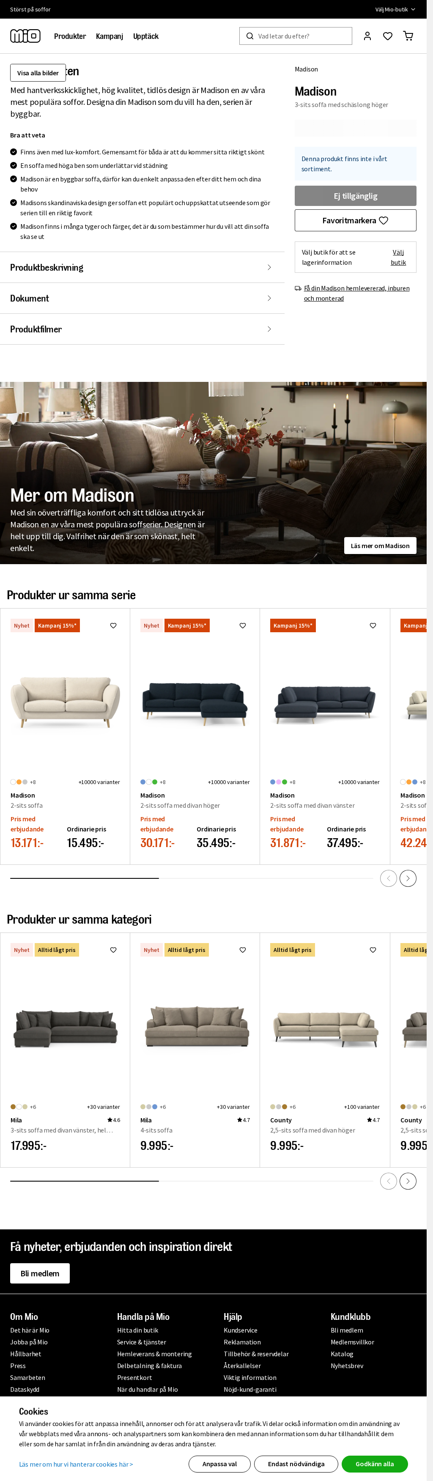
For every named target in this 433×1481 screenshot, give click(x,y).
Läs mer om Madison (380, 545)
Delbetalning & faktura (149, 1365)
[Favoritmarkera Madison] (113, 625)
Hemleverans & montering (154, 1353)
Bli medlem (40, 1273)
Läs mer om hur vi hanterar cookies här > (76, 1464)
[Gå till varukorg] (408, 35)
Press (18, 1365)
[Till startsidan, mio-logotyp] (25, 36)
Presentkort (134, 1377)
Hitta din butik (137, 1330)
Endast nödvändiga (296, 1463)
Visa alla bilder (38, 73)
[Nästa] (408, 878)
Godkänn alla (375, 1463)
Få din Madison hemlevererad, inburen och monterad (357, 293)
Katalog (342, 1353)
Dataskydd (24, 1389)
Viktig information (250, 1377)
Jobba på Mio (29, 1342)
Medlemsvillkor (352, 1342)
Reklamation (242, 1342)
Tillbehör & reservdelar (256, 1353)
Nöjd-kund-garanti (250, 1389)
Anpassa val (220, 1463)
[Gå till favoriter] (387, 35)
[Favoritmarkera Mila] (113, 950)
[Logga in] (367, 35)
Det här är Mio (29, 1330)
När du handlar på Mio (147, 1389)
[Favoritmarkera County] (373, 950)
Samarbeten (27, 1377)
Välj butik (398, 257)
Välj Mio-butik (391, 9)
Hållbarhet (25, 1353)
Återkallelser (242, 1365)
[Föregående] (388, 878)
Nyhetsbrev (347, 1365)
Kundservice (241, 1330)
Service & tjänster (141, 1342)
